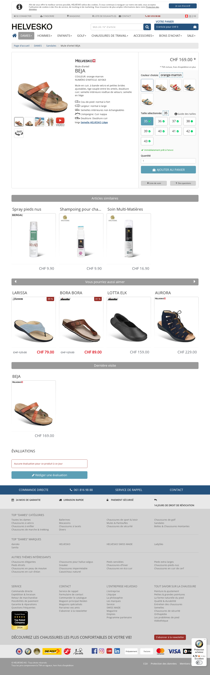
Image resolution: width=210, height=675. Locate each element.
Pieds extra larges (164, 561)
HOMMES (43, 36)
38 (188, 121)
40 (160, 131)
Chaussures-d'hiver (117, 565)
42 (188, 131)
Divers (62, 529)
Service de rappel (128, 490)
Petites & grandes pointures (169, 594)
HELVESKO (64, 544)
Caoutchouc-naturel (70, 571)
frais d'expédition (66, 665)
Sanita (14, 547)
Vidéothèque (161, 620)
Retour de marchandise (24, 597)
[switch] (199, 663)
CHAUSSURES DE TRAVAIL (109, 36)
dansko (15, 544)
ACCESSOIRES (143, 36)
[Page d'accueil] (49, 25)
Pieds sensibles (115, 561)
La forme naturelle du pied (169, 597)
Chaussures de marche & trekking (30, 529)
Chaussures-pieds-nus (166, 565)
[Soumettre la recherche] (147, 27)
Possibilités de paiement (24, 601)
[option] (33, 238)
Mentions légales (189, 663)
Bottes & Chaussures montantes (171, 526)
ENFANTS (63, 36)
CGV (145, 663)
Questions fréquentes (23, 607)
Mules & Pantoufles (117, 523)
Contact (126, 16)
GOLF (80, 36)
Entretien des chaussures (168, 604)
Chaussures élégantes (23, 561)
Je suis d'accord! (183, 5)
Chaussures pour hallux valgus (76, 561)
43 (146, 141)
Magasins (74, 16)
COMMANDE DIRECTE (33, 490)
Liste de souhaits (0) (105, 16)
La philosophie (115, 597)
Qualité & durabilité (165, 601)
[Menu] (205, 640)
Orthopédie (160, 614)
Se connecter (23, 16)
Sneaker (63, 565)
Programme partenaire (119, 617)
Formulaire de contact (71, 594)
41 (174, 131)
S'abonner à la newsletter (73, 610)
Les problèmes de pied (166, 617)
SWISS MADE (114, 607)
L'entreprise (113, 591)
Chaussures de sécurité (120, 526)
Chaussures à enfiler (22, 526)
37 (174, 121)
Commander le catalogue (73, 597)
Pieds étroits (18, 565)
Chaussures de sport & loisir (122, 519)
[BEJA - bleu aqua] (147, 99)
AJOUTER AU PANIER (170, 170)
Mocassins (65, 523)
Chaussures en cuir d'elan (25, 571)
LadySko (158, 544)
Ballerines (64, 519)
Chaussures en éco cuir (119, 568)
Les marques (114, 601)
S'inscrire (48, 16)
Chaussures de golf (164, 519)
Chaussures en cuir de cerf (169, 568)
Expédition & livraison (23, 594)
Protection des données (164, 663)
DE (194, 16)
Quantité (146, 155)
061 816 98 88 (153, 16)
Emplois (111, 614)
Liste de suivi (155, 183)
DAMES (25, 36)
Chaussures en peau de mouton (29, 568)
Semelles (159, 607)
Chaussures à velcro (22, 523)
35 (146, 121)
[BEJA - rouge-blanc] (175, 85)
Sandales (159, 523)
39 (146, 131)
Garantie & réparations (24, 604)
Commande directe (21, 591)
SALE (190, 36)
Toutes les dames (21, 519)
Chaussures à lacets (70, 526)
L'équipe (111, 594)
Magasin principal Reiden (73, 601)
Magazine (112, 610)
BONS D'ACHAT (169, 36)
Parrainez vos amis (69, 607)
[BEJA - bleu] (189, 85)
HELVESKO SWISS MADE (120, 544)
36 (160, 121)
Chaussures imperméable (73, 568)
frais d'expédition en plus (184, 67)
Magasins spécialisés (70, 604)
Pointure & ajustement (166, 591)
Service (111, 604)
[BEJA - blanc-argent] (161, 85)
